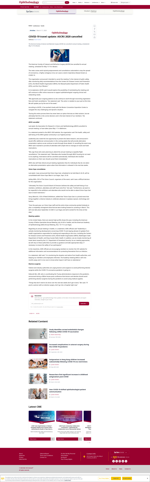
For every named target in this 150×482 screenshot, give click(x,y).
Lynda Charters (55, 349)
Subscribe (83, 303)
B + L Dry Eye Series (44, 7)
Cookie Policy (67, 480)
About (21, 453)
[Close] (147, 478)
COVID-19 (31, 313)
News (120, 469)
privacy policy (60, 307)
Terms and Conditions (46, 455)
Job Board (64, 457)
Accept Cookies (127, 478)
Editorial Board (44, 453)
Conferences (95, 2)
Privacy (21, 457)
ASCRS (37, 313)
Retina (51, 7)
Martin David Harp (56, 334)
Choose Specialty (24, 7)
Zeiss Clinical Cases (58, 7)
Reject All (115, 478)
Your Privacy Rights (66, 459)
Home (30, 25)
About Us (114, 469)
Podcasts (86, 2)
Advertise (22, 455)
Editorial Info (23, 459)
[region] (75, 478)
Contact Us (43, 457)
